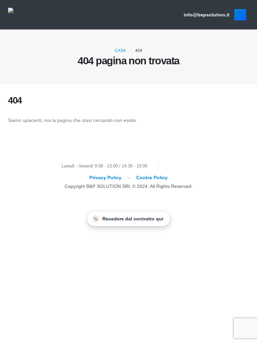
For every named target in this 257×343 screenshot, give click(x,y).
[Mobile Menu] (240, 14)
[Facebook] (171, 166)
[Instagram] (196, 166)
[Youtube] (184, 166)
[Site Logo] (37, 15)
